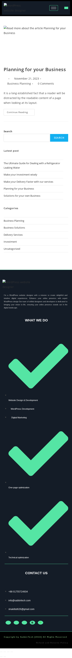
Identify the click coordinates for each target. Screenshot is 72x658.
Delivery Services (13, 234)
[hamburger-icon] (53, 8)
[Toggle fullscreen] (4, 651)
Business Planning (19, 83)
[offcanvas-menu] (66, 8)
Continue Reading (21, 111)
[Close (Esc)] (11, 651)
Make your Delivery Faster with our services (28, 181)
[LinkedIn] (16, 623)
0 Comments (46, 83)
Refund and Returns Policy (52, 643)
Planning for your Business (35, 69)
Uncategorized (12, 248)
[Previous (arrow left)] (1, 656)
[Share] (8, 651)
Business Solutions (14, 227)
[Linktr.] (40, 623)
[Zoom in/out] (1, 651)
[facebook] (8, 623)
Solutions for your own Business (22, 195)
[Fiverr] (32, 623)
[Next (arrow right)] (4, 656)
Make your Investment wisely (20, 174)
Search (8, 131)
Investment (10, 241)
